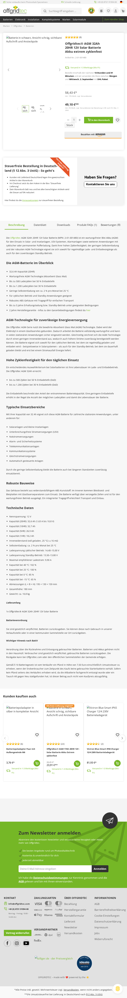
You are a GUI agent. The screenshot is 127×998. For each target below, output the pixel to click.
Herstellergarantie (75, 910)
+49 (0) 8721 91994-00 (18, 909)
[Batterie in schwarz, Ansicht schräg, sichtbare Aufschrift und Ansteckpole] (34, 70)
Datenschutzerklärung (107, 921)
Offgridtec (15, 237)
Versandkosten (73, 933)
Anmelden (100, 869)
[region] (34, 74)
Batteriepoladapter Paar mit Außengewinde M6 (20, 750)
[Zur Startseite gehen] (15, 10)
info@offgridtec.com (19, 903)
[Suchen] (45, 11)
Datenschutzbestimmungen (50, 877)
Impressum (101, 927)
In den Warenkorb (100, 120)
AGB (21, 881)
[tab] (16, 225)
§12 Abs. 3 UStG (94, 994)
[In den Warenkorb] (37, 763)
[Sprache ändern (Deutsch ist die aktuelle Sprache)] (121, 2)
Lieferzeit (69, 921)
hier (88, 310)
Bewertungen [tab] (110, 225)
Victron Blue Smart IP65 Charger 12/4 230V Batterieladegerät (103, 750)
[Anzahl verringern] (68, 120)
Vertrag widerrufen (17, 933)
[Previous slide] (5, 738)
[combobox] (63, 11)
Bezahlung (70, 904)
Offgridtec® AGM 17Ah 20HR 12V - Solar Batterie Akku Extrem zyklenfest (63, 752)
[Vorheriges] (8, 71)
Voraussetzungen (30, 200)
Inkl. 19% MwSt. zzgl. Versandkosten (78, 96)
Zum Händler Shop (114, 19)
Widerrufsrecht (103, 939)
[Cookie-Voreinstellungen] (117, 988)
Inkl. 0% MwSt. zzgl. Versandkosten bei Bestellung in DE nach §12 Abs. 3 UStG (91, 109)
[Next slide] (122, 738)
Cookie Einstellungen (106, 915)
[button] (93, 136)
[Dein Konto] (115, 10)
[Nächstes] (59, 71)
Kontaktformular (74, 915)
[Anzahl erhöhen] (80, 120)
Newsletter (70, 927)
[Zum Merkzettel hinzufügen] (117, 120)
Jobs (97, 933)
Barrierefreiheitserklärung (110, 910)
